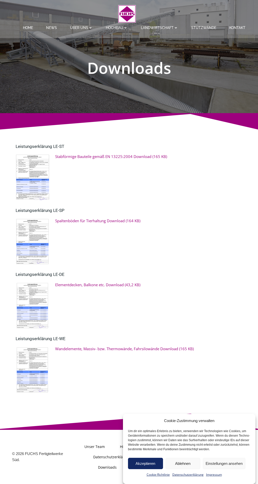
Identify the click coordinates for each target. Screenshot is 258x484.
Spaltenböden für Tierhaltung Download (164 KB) (97, 220)
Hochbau (114, 28)
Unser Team (94, 446)
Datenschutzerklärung (188, 474)
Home (28, 28)
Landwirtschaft (157, 28)
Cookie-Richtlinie (158, 474)
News (51, 28)
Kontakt (237, 28)
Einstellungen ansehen (224, 463)
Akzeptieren (145, 463)
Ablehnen (182, 463)
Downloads (107, 467)
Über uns (79, 28)
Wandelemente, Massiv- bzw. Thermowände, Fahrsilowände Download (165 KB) (124, 348)
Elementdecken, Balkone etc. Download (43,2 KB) (97, 284)
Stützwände (203, 28)
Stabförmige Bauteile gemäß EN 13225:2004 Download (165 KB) (111, 156)
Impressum (214, 474)
